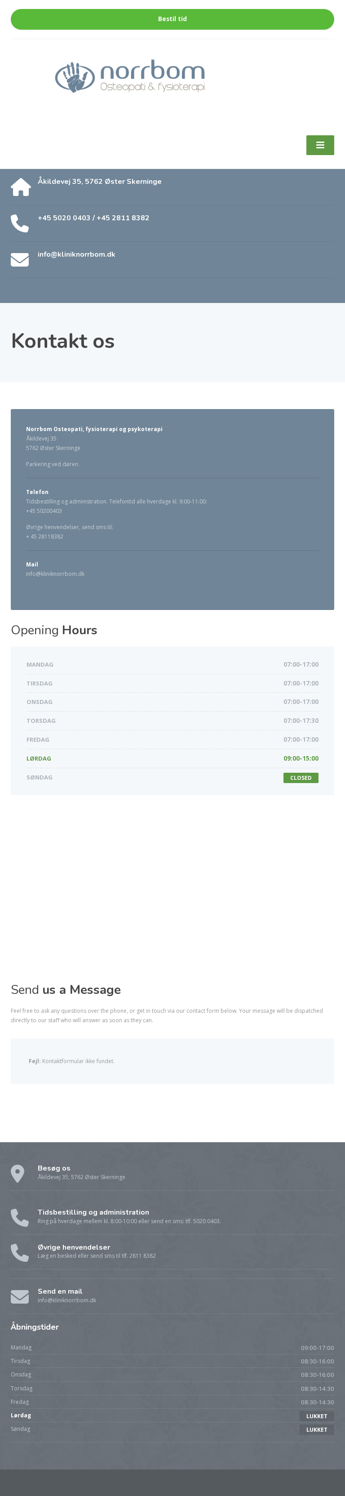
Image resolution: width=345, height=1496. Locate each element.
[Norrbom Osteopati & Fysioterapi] (172, 80)
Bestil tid (172, 19)
